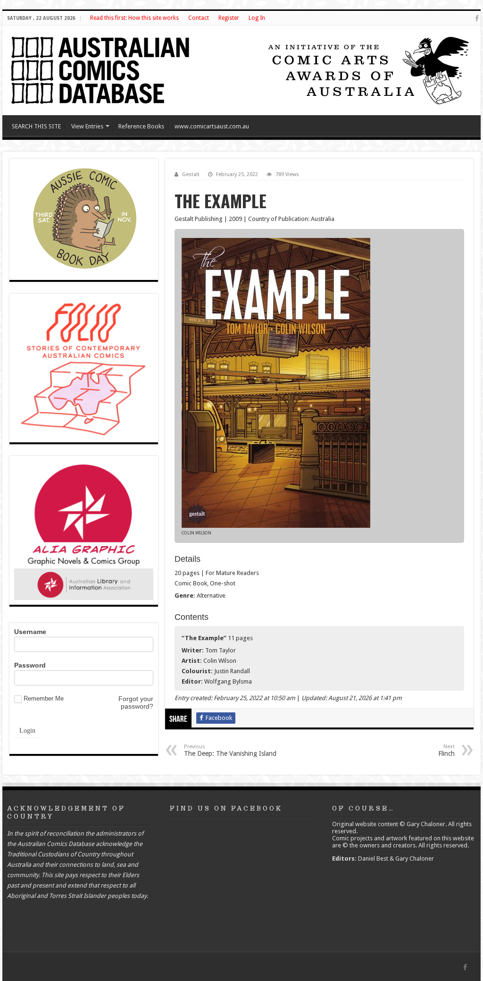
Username (30, 631)
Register (228, 18)
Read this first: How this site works (134, 18)
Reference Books (141, 126)
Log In (257, 18)
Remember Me (44, 698)
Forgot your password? (135, 702)
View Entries (87, 126)
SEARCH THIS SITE (36, 126)
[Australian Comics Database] (101, 68)
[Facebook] (477, 18)
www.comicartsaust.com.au (212, 126)
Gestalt (191, 174)
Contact (198, 18)
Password (30, 665)
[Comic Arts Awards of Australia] (367, 69)
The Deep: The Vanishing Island (230, 750)
